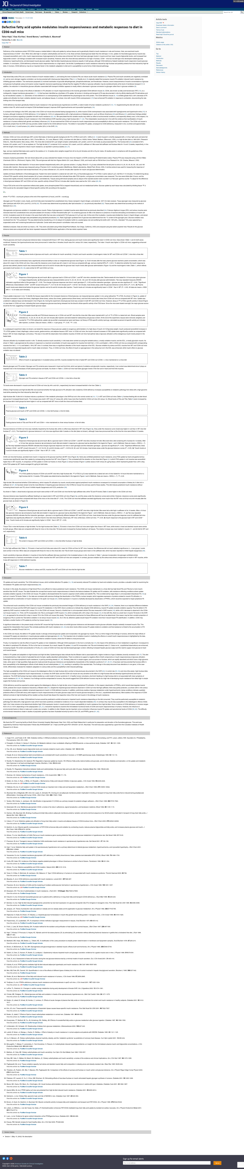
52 (62, 664)
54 (119, 671)
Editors (10, 9)
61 (95, 711)
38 (15, 485)
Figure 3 (23, 437)
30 (38, 203)
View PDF (5, 43)
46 (61, 636)
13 (23, 95)
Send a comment (161, 27)
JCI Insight (240, 1)
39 (40, 584)
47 (140, 654)
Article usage (160, 42)
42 (58, 618)
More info (19, 40)
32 (103, 203)
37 (13, 485)
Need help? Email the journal (165, 34)
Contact (96, 9)
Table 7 (23, 566)
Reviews (65, 12)
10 (140, 91)
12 (38, 93)
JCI (21, 777)
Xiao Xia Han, (19, 36)
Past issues (38, 12)
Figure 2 (23, 312)
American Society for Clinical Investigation (29, 1164)
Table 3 (23, 374)
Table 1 (23, 251)
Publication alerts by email (67, 9)
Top (157, 54)
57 (48, 688)
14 (117, 95)
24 (83, 119)
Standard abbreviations (163, 32)
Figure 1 (23, 274)
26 (28, 126)
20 (114, 114)
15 (92, 98)
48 (62, 659)
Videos (57, 12)
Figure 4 (23, 470)
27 (49, 144)
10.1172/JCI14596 (28, 18)
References (159, 70)
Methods (158, 61)
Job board (89, 9)
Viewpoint (74, 12)
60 (136, 709)
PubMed (23, 745)
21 (125, 114)
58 (95, 702)
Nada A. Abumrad (52, 36)
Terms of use (160, 30)
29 (99, 181)
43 (62, 627)
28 (97, 181)
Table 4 (23, 407)
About (4, 9)
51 (111, 662)
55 (19, 678)
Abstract (158, 56)
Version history (160, 72)
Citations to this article (164, 44)
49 (108, 662)
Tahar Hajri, (7, 36)
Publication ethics (51, 9)
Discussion (159, 65)
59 (133, 709)
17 (114, 105)
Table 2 (23, 356)
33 (15, 206)
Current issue (29, 12)
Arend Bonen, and (35, 36)
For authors (31, 9)
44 (64, 627)
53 (116, 671)
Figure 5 (23, 507)
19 (37, 114)
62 (98, 711)
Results (158, 63)
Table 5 (23, 419)
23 (54, 116)
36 (24, 268)
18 (93, 107)
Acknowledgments (161, 68)
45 (58, 636)
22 (52, 116)
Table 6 (23, 537)
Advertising (80, 9)
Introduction (159, 58)
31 (83, 203)
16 (112, 105)
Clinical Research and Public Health (13, 12)
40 (56, 599)
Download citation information (165, 25)
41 (4, 615)
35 (22, 268)
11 (35, 93)
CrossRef (29, 745)
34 (105, 210)
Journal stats (40, 9)
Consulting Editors (20, 9)
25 (48, 121)
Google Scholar (38, 745)
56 (22, 678)
